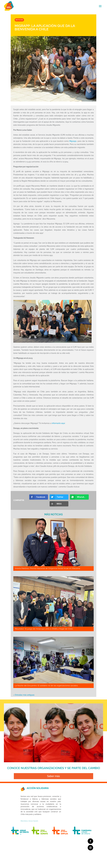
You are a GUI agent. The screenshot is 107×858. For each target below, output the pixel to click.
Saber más (53, 776)
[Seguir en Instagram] (90, 847)
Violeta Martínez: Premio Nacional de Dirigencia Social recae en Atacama (47, 568)
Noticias (19, 20)
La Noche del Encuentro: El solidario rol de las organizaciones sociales (46, 685)
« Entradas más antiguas (23, 695)
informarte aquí (58, 423)
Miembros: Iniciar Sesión (29, 821)
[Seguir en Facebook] (90, 841)
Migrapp (72, 141)
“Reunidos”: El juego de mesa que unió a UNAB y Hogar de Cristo (44, 629)
